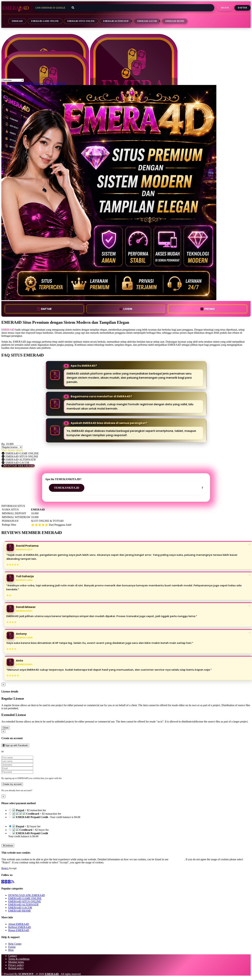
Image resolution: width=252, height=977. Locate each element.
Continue (8, 845)
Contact (12, 955)
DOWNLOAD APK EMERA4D (26, 895)
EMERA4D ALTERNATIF (116, 21)
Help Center (14, 943)
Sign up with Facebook (16, 745)
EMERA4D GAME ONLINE (45, 21)
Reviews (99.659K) (23, 83)
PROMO (210, 309)
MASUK (225, 8)
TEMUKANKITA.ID (66, 487)
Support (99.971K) (45, 83)
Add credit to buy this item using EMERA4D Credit (36, 820)
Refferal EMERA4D (19, 927)
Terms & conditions (18, 958)
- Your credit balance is (44, 819)
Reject (5, 868)
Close (5, 727)
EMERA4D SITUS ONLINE (81, 21)
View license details (12, 450)
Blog (11, 950)
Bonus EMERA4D (18, 930)
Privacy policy (16, 965)
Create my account (12, 784)
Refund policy (16, 968)
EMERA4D (17, 21)
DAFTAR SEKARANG (20, 465)
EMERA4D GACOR (147, 21)
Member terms (16, 962)
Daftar (242, 8)
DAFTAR (46, 309)
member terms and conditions (75, 778)
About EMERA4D (18, 924)
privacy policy (176, 859)
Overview (6, 83)
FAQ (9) (60, 83)
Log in (36, 790)
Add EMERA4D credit (21, 839)
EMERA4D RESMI (174, 21)
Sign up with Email (14, 751)
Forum (11, 946)
